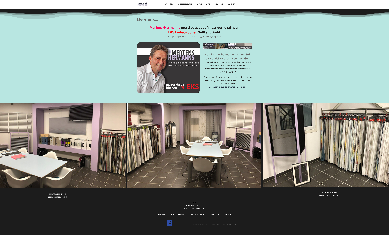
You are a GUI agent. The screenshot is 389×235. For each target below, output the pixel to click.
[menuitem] (169, 4)
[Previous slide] (7, 156)
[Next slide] (381, 156)
